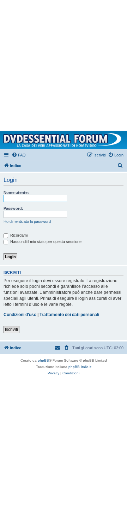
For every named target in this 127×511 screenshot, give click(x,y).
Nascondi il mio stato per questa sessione (45, 241)
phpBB (43, 360)
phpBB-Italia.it (79, 367)
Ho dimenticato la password (27, 221)
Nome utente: (16, 192)
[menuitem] (19, 155)
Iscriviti (11, 329)
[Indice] (63, 139)
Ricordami (18, 235)
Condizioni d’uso (20, 314)
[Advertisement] (63, 63)
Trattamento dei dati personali (69, 314)
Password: (13, 208)
